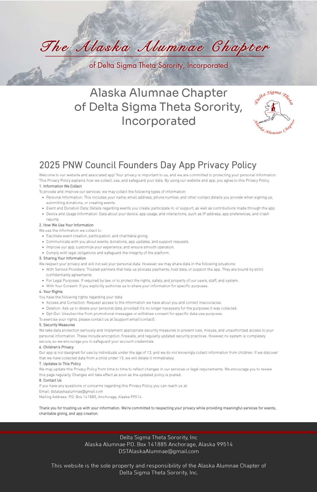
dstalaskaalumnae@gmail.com (77, 391)
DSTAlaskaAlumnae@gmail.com (159, 451)
